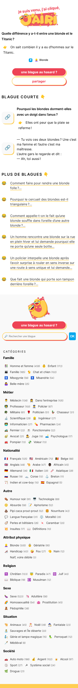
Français (15, 458)
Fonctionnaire (41, 430)
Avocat (14, 436)
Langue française (21, 517)
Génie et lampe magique (25, 636)
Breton (54, 476)
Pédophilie (16, 608)
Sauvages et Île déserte (25, 630)
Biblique (14, 579)
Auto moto (17, 659)
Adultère (36, 596)
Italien (39, 470)
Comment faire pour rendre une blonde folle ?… (39, 185)
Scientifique (17, 418)
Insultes (14, 529)
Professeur (17, 406)
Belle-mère (16, 383)
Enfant (52, 366)
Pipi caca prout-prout (23, 510)
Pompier (15, 442)
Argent (42, 659)
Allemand (15, 470)
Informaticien (18, 424)
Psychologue (58, 436)
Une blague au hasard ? (39, 72)
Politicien (38, 412)
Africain (58, 464)
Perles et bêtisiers (21, 523)
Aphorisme (40, 505)
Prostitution (50, 602)
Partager (39, 81)
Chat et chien (42, 372)
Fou (38, 551)
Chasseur (62, 412)
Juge (34, 436)
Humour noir (17, 499)
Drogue (14, 671)
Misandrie (42, 377)
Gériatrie (39, 545)
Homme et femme (22, 366)
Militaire (14, 412)
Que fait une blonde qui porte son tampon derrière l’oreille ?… (42, 281)
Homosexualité (19, 602)
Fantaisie (59, 624)
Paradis (40, 574)
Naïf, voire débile (22, 557)
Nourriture (57, 510)
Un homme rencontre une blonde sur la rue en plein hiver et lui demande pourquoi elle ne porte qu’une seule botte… (42, 241)
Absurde (15, 505)
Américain (41, 458)
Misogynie (16, 377)
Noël (37, 624)
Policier (42, 406)
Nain (56, 551)
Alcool (64, 659)
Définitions (39, 529)
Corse (34, 476)
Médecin (16, 400)
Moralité (50, 517)
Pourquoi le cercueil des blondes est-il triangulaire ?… (39, 201)
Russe (13, 476)
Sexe (13, 596)
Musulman (39, 579)
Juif (61, 574)
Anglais (14, 464)
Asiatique (61, 470)
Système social (40, 665)
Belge (64, 458)
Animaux (15, 624)
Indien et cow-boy (21, 482)
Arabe (36, 464)
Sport (13, 665)
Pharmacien (47, 424)
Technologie (46, 499)
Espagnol (51, 482)
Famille (14, 372)
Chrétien (16, 574)
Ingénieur (44, 418)
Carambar (52, 523)
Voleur (37, 442)
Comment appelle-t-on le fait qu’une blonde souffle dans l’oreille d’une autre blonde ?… (39, 220)
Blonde (41, 59)
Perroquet (60, 636)
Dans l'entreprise (46, 400)
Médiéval (15, 642)
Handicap (16, 551)
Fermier (14, 430)
